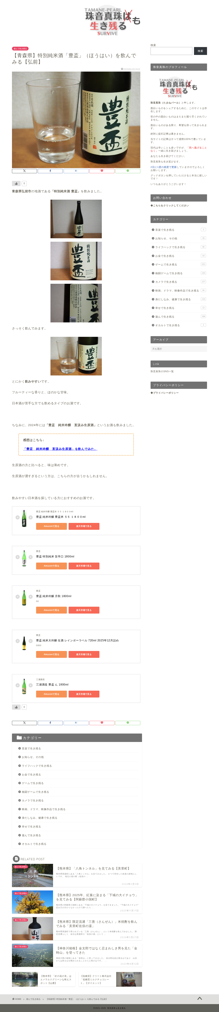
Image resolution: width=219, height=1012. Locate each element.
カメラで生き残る (33, 800)
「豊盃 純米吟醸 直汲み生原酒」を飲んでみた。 (60, 449)
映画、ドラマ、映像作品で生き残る (44, 809)
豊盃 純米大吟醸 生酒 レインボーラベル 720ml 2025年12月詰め (77, 640)
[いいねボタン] (16, 183)
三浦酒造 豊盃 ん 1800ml (52, 684)
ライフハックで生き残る (37, 765)
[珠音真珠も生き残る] (109, 37)
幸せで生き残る (31, 826)
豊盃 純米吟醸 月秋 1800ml (54, 596)
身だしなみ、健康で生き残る (39, 817)
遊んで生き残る (20, 49)
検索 (153, 45)
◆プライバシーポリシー (165, 393)
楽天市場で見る (84, 526)
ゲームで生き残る (33, 783)
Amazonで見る (51, 526)
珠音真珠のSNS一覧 (162, 371)
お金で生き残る (31, 774)
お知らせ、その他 (33, 757)
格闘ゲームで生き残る (35, 791)
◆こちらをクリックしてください (170, 205)
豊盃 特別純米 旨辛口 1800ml (55, 556)
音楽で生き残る (31, 748)
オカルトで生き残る (34, 843)
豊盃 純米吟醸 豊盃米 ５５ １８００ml (61, 516)
